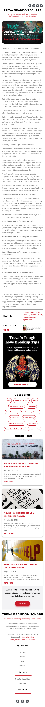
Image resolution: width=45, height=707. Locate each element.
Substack (23, 665)
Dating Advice (35, 312)
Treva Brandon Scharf (22, 10)
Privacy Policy (15, 640)
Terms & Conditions (28, 640)
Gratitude (25, 315)
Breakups (25, 312)
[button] (4, 330)
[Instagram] (33, 5)
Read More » (9, 482)
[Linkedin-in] (41, 5)
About (22, 657)
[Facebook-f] (29, 5)
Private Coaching (22, 679)
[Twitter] (37, 5)
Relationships (27, 317)
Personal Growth (36, 315)
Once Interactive (28, 637)
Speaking (22, 683)
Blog (22, 661)
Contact (22, 652)
